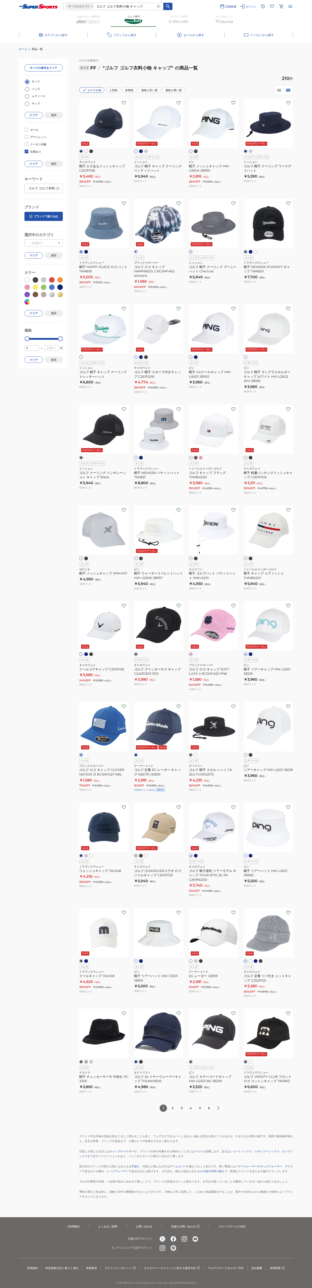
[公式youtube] (195, 1239)
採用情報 (275, 1268)
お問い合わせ (144, 1226)
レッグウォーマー (118, 1171)
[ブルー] (81, 252)
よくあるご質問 (107, 1226)
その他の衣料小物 (211, 1171)
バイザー (128, 1151)
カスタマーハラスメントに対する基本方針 (170, 1268)
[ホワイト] (86, 151)
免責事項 (91, 1268)
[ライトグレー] (86, 856)
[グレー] (146, 151)
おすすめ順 (94, 90)
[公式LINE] (173, 1248)
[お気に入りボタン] (124, 103)
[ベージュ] (136, 856)
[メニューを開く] (290, 6)
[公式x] (162, 1239)
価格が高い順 (173, 90)
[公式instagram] (184, 1239)
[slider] (27, 338)
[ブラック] (91, 151)
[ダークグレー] (250, 151)
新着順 (129, 90)
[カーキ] (196, 457)
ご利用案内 (73, 1226)
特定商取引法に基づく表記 (61, 1268)
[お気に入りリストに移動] (272, 6)
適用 (53, 115)
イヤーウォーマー (246, 1166)
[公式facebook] (173, 1239)
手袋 (134, 1166)
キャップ (114, 1151)
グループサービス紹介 (232, 1226)
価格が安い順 (149, 90)
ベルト (198, 1151)
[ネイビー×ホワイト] (136, 252)
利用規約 (32, 1268)
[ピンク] (201, 457)
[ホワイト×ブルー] (245, 654)
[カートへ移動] (281, 6)
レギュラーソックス (267, 1151)
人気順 (113, 90)
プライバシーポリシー (118, 1268)
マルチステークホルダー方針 (226, 1268)
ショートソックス (241, 1151)
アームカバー (178, 1166)
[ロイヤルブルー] (81, 755)
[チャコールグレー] (191, 252)
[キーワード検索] (167, 6)
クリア (33, 115)
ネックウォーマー (271, 1166)
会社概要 (256, 1268)
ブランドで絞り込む (46, 216)
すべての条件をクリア (43, 67)
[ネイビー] (81, 151)
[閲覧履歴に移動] (263, 6)
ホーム (23, 49)
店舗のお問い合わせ (183, 1226)
